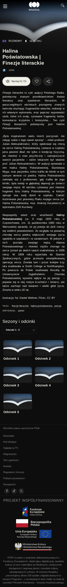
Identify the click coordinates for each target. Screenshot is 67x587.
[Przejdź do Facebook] (7, 491)
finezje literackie (20, 306)
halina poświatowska (41, 306)
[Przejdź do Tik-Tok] (14, 491)
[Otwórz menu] (5, 6)
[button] (19, 330)
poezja (57, 306)
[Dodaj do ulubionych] (37, 81)
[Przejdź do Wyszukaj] (63, 6)
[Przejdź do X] (21, 491)
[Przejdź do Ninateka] (34, 6)
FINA (37, 428)
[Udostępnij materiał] (48, 81)
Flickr (42, 297)
